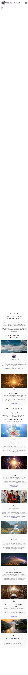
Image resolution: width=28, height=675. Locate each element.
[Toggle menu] (26, 3)
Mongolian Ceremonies (14, 572)
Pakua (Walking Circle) (14, 639)
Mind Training (14, 393)
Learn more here (14, 403)
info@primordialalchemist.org (16, 419)
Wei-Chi (14, 475)
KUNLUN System (14, 360)
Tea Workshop (14, 509)
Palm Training (14, 443)
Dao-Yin (14, 540)
